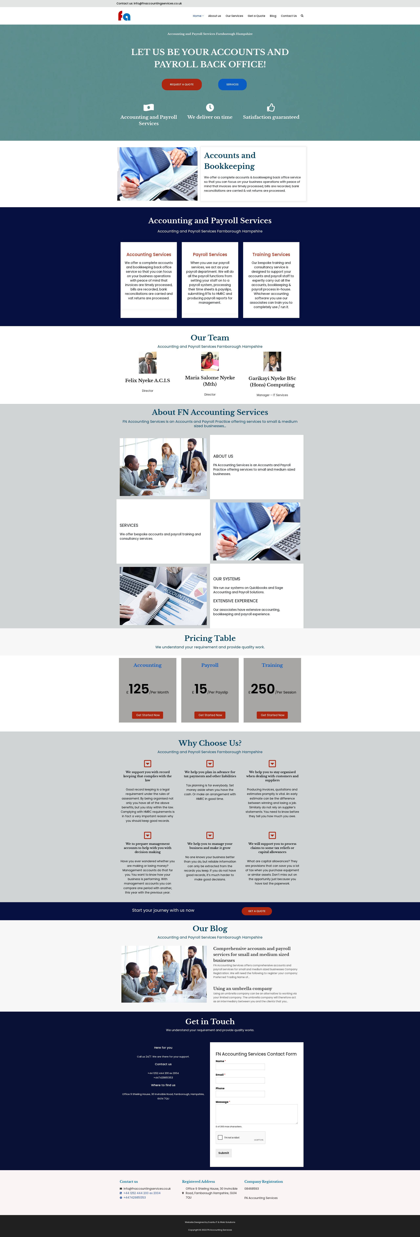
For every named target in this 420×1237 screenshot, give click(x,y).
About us (214, 16)
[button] (203, 16)
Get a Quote (256, 16)
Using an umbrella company (242, 988)
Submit (223, 1153)
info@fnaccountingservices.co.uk (158, 3)
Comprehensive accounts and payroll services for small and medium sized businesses (252, 954)
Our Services (234, 16)
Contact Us (289, 16)
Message (223, 1102)
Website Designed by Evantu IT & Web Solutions (210, 1222)
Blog (273, 16)
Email (220, 1075)
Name (221, 1061)
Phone (220, 1088)
